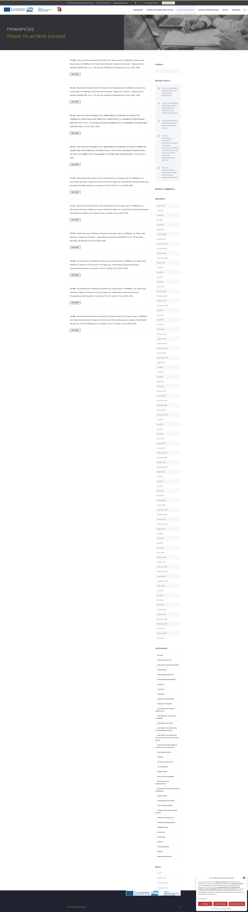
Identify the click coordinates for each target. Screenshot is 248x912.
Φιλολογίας (161, 832)
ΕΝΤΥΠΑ (225, 10)
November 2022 (162, 405)
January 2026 (161, 239)
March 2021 (160, 495)
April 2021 (160, 491)
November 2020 (162, 514)
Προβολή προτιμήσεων (237, 904)
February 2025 (161, 291)
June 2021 (160, 481)
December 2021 (162, 453)
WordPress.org (163, 888)
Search (179, 71)
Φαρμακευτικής (162, 827)
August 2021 (161, 472)
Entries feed (162, 878)
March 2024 (160, 329)
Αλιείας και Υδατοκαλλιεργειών (168, 665)
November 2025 (162, 248)
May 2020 (160, 543)
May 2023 (160, 377)
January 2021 (161, 505)
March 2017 (160, 638)
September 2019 (162, 581)
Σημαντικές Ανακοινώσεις (166, 822)
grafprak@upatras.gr (122, 3)
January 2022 (161, 448)
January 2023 (161, 396)
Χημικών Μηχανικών (164, 856)
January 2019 (161, 614)
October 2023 (161, 353)
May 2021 (160, 486)
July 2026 (160, 210)
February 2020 (161, 557)
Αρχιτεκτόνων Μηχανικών (166, 679)
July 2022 (160, 419)
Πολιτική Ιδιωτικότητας (225, 908)
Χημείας (160, 851)
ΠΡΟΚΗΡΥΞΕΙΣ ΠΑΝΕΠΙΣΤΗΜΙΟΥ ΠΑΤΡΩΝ (160, 10)
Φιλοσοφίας (161, 837)
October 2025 (161, 253)
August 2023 (161, 362)
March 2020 (160, 552)
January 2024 (161, 339)
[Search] (244, 10)
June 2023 (160, 372)
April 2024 (160, 324)
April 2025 (160, 282)
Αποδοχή (205, 904)
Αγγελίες (160, 655)
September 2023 (162, 358)
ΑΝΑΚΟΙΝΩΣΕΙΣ (138, 10)
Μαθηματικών (162, 771)
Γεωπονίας (160, 694)
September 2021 (162, 467)
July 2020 (160, 533)
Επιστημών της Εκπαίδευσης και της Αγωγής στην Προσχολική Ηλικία (166, 738)
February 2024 (161, 334)
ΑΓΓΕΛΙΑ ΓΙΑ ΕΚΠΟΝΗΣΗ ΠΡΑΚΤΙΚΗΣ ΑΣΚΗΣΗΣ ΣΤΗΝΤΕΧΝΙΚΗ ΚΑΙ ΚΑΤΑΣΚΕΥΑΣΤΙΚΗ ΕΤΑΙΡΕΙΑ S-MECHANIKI (170, 108)
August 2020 (161, 529)
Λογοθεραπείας (162, 767)
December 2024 (162, 296)
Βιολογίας (160, 684)
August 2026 (161, 206)
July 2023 (160, 367)
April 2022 (160, 434)
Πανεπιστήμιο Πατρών (151, 3)
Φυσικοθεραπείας (163, 847)
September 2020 (162, 524)
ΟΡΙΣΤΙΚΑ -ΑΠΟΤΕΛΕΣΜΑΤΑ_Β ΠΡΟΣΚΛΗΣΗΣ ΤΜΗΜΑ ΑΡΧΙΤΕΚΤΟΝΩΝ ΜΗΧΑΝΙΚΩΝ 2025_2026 (170, 172)
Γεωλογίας (160, 689)
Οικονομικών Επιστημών (165, 800)
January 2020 (161, 562)
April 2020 (160, 548)
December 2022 (162, 400)
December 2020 (162, 510)
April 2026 (160, 225)
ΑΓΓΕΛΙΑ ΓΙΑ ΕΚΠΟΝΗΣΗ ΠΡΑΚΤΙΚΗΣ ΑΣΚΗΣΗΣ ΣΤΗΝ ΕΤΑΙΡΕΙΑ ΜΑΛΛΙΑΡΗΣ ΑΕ (170, 91)
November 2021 (162, 457)
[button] (244, 878)
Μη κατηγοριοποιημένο (165, 776)
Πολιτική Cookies (215, 908)
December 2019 (162, 567)
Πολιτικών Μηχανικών (165, 805)
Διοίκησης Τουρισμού (164, 704)
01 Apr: (109, 181)
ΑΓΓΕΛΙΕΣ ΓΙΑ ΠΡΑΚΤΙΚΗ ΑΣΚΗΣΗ (208, 10)
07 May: (107, 64)
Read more (75, 74)
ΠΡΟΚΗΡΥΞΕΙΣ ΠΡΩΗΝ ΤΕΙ (185, 10)
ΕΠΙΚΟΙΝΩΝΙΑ (236, 10)
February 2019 (161, 609)
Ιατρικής (160, 757)
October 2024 (161, 301)
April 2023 (160, 381)
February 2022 (161, 443)
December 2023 (162, 343)
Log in (160, 873)
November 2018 (162, 624)
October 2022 (161, 410)
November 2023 (162, 348)
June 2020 (160, 538)
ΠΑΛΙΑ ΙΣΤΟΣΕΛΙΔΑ (168, 3)
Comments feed (163, 883)
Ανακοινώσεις (162, 670)
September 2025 (162, 258)
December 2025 (162, 244)
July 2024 (160, 310)
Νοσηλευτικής (162, 796)
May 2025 (160, 277)
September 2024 (162, 305)
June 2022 (160, 424)
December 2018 (162, 619)
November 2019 (162, 571)
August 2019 (161, 586)
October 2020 (161, 519)
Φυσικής (160, 842)
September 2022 (162, 415)
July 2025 (160, 267)
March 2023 (160, 386)
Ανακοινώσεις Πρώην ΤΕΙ (165, 674)
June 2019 (160, 590)
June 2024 (160, 315)
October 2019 (161, 576)
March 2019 (160, 605)
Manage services (203, 898)
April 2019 (160, 600)
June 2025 (160, 272)
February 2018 (161, 633)
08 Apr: (109, 120)
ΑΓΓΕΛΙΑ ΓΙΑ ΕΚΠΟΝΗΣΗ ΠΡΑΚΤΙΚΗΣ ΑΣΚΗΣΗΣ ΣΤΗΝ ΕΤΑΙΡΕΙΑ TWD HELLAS (170, 124)
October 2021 (161, 462)
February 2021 (161, 500)
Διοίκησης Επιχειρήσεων (165, 699)
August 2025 (161, 263)
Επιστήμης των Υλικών (165, 723)
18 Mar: (108, 264)
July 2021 (160, 476)
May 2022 (160, 429)
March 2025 (160, 286)
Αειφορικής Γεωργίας (164, 660)
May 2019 (160, 595)
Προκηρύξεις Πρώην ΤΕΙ (165, 817)
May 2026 (160, 220)
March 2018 (160, 628)
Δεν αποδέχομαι (220, 904)
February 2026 (161, 234)
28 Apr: (107, 91)
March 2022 (160, 438)
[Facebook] (135, 3)
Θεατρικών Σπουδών (164, 752)
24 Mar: (107, 237)
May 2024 (160, 320)
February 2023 (161, 391)
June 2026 (160, 215)
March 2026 (160, 229)
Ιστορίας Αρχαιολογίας (165, 762)
